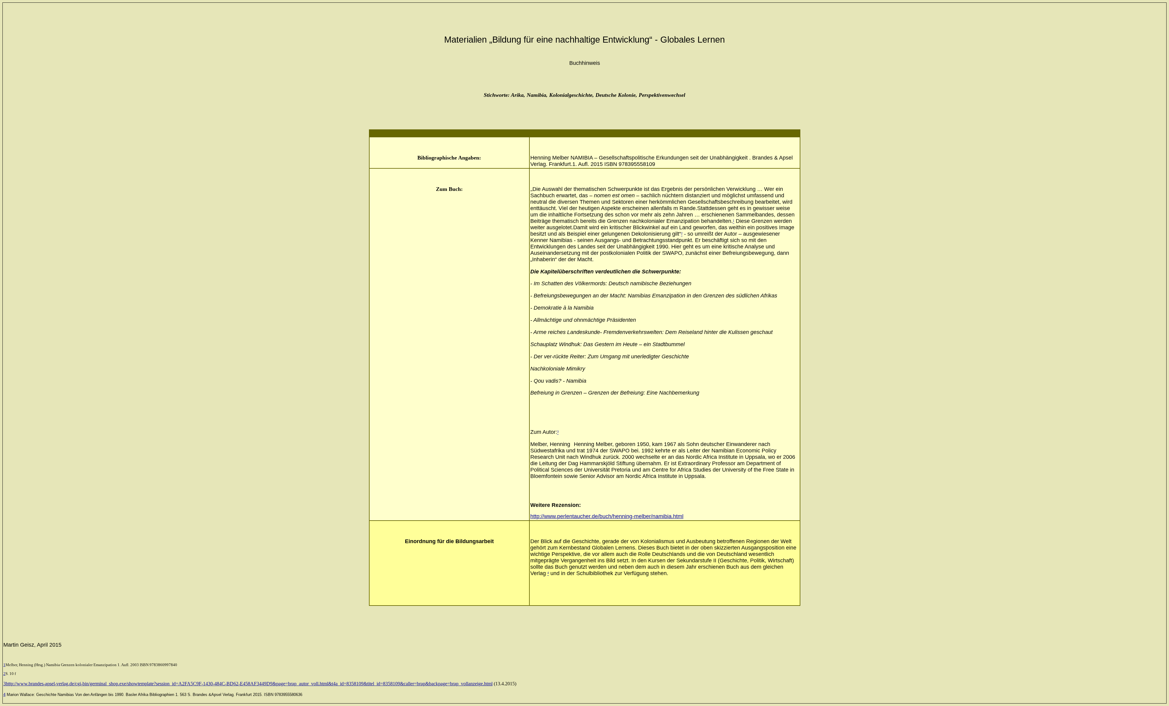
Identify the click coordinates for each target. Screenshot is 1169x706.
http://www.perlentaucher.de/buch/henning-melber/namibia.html (606, 516)
